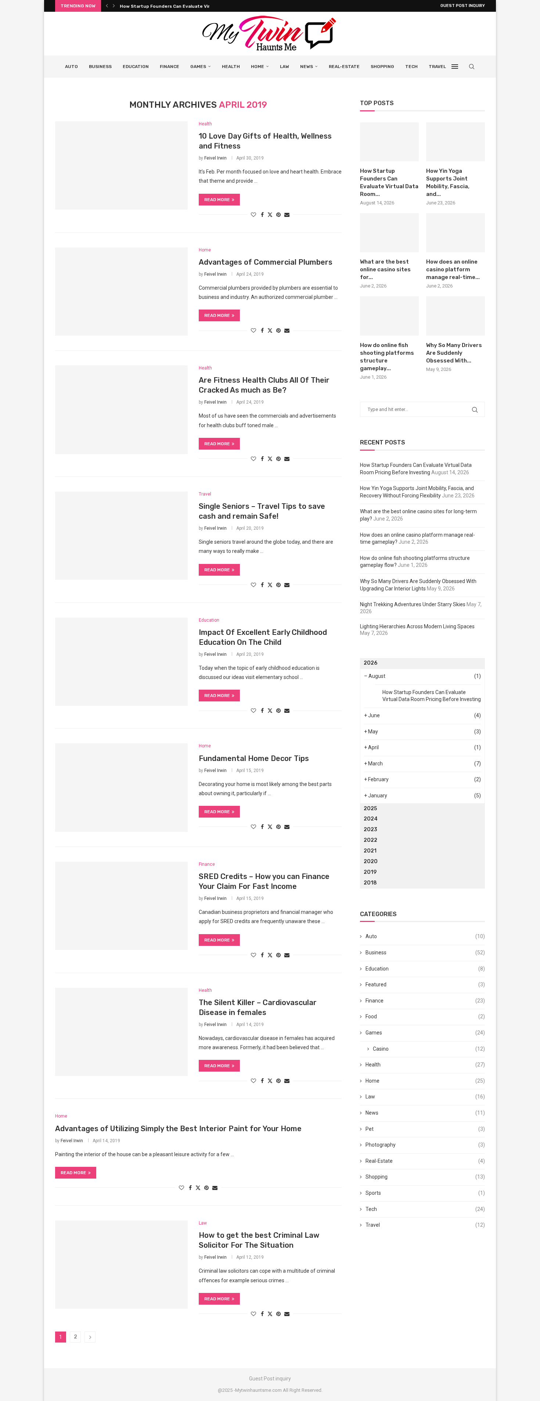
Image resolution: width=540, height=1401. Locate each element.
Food (425, 1016)
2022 (370, 840)
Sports (425, 1193)
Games (198, 66)
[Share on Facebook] (262, 215)
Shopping (382, 66)
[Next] (114, 6)
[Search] (471, 66)
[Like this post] (253, 215)
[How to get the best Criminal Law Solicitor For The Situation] (121, 1264)
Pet (425, 1129)
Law (284, 66)
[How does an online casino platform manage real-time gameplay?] (455, 233)
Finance (169, 66)
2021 (370, 851)
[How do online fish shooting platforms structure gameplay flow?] (389, 316)
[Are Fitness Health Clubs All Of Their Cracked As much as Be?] (121, 409)
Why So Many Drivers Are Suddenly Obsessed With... (454, 353)
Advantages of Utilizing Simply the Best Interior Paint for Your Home (178, 1128)
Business (100, 66)
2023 (370, 829)
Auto (71, 66)
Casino (429, 1049)
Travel (437, 66)
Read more (217, 199)
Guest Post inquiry (462, 5)
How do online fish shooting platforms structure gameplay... (387, 357)
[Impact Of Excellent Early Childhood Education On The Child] (121, 662)
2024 (371, 819)
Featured (425, 984)
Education (136, 66)
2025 (370, 808)
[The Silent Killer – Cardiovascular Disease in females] (121, 1032)
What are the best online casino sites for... (385, 269)
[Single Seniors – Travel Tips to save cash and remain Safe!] (121, 536)
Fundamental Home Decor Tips (254, 758)
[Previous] (107, 6)
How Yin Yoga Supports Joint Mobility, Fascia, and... (447, 182)
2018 (370, 883)
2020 (371, 861)
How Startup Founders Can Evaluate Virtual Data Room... (184, 6)
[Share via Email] (286, 215)
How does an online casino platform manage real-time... (453, 269)
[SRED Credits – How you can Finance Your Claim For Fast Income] (121, 906)
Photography (425, 1145)
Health (231, 66)
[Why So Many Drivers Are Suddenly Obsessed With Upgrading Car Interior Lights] (455, 316)
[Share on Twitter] (270, 214)
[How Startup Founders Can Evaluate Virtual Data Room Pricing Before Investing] (389, 142)
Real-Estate (344, 66)
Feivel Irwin (215, 158)
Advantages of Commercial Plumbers (265, 262)
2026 (370, 663)
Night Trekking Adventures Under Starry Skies (412, 604)
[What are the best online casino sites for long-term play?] (389, 233)
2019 (370, 872)
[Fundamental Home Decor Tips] (121, 787)
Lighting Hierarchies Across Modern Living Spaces (417, 626)
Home (257, 66)
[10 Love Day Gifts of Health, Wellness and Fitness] (121, 165)
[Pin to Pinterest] (278, 215)
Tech (411, 66)
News (306, 66)
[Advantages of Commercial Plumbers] (121, 291)
